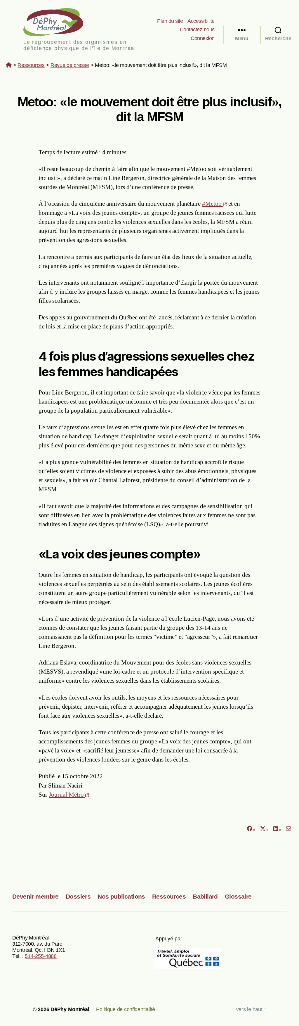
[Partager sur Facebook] (250, 828)
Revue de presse (70, 65)
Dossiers (78, 896)
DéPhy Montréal (58, 22)
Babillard (205, 896)
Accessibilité (201, 21)
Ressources (31, 65)
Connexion (203, 38)
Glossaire (238, 896)
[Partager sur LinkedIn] (277, 828)
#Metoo (212, 203)
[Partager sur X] (264, 828)
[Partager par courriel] (288, 828)
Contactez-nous (197, 29)
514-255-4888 (41, 956)
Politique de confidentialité (125, 1009)
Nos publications (121, 896)
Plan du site (170, 21)
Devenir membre (35, 896)
